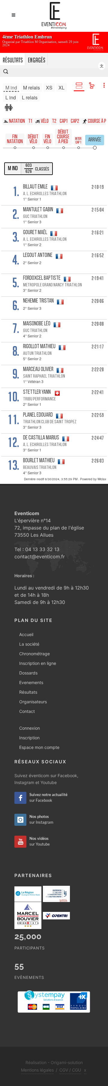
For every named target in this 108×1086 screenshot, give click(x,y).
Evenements (31, 682)
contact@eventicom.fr (39, 557)
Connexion (29, 728)
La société (29, 644)
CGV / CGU (70, 1069)
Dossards (28, 672)
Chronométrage (34, 653)
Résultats (28, 692)
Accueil (26, 634)
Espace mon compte (39, 747)
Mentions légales (37, 1069)
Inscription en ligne (37, 663)
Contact (27, 711)
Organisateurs (33, 701)
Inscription (29, 737)
